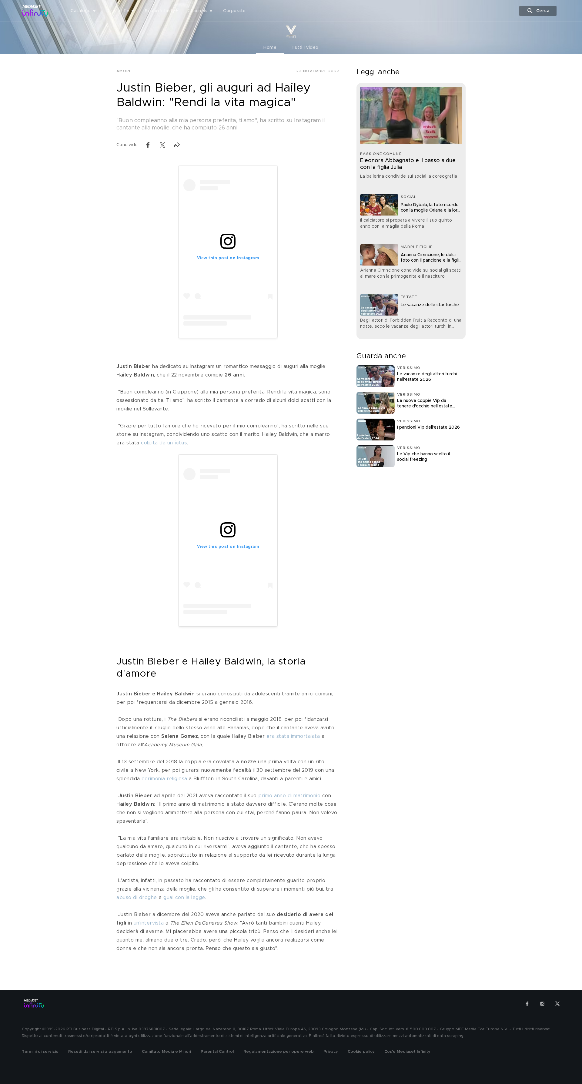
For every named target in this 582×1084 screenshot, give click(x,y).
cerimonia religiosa (164, 778)
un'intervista (149, 923)
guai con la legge (184, 897)
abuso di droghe (136, 897)
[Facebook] (527, 1003)
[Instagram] (542, 1003)
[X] (557, 1003)
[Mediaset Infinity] (35, 11)
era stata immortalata (293, 736)
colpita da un (164, 442)
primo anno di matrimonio (289, 795)
